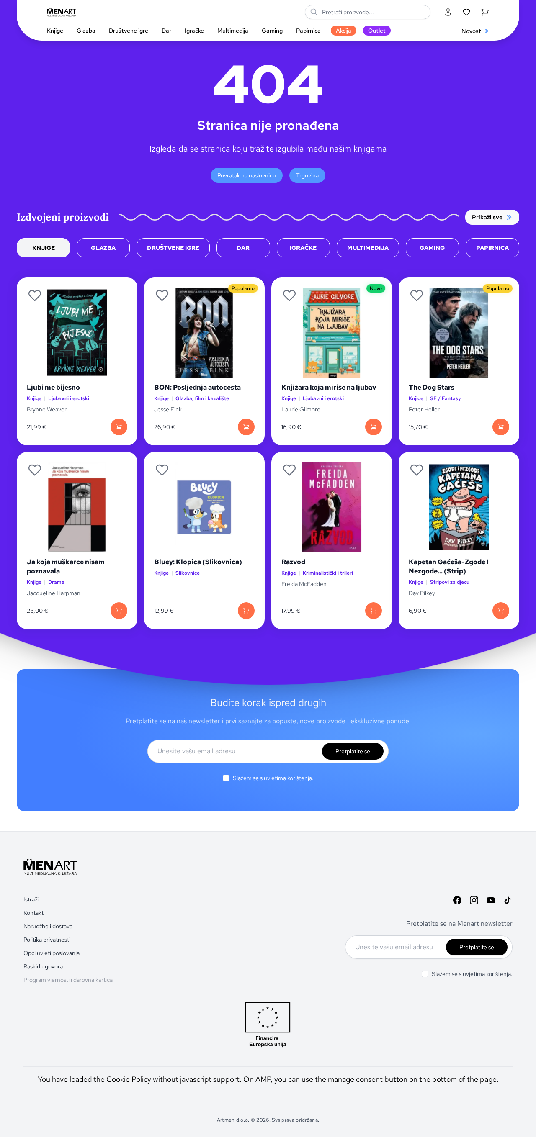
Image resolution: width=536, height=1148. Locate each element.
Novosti (471, 31)
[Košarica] (485, 12)
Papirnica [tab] (492, 248)
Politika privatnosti (46, 939)
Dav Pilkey (422, 593)
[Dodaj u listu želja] (34, 295)
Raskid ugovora (43, 966)
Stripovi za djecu (449, 582)
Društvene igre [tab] (173, 248)
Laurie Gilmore (300, 409)
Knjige (34, 399)
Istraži (31, 899)
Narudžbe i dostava (47, 926)
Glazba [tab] (103, 248)
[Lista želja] (466, 12)
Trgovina (307, 175)
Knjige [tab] (43, 248)
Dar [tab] (243, 248)
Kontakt (33, 913)
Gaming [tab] (432, 248)
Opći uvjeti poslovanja (51, 953)
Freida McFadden (304, 584)
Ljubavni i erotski (68, 399)
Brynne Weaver (47, 409)
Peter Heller (424, 409)
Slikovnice (187, 573)
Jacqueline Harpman (54, 593)
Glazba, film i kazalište (202, 399)
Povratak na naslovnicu (246, 175)
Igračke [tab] (303, 248)
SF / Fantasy (445, 399)
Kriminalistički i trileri (328, 573)
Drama (56, 582)
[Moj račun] (448, 12)
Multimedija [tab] (368, 248)
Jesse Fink (168, 409)
